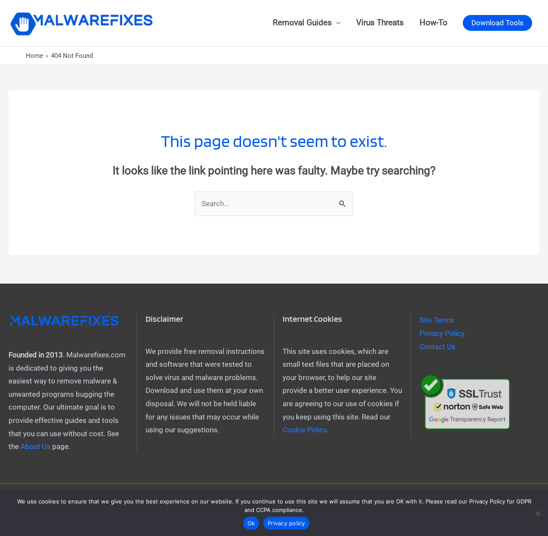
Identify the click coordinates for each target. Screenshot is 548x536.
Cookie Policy (304, 429)
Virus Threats (380, 22)
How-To (433, 22)
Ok (251, 523)
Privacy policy (286, 523)
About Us (36, 446)
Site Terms (437, 320)
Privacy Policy (442, 333)
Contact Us (438, 346)
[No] (537, 513)
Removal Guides (302, 22)
